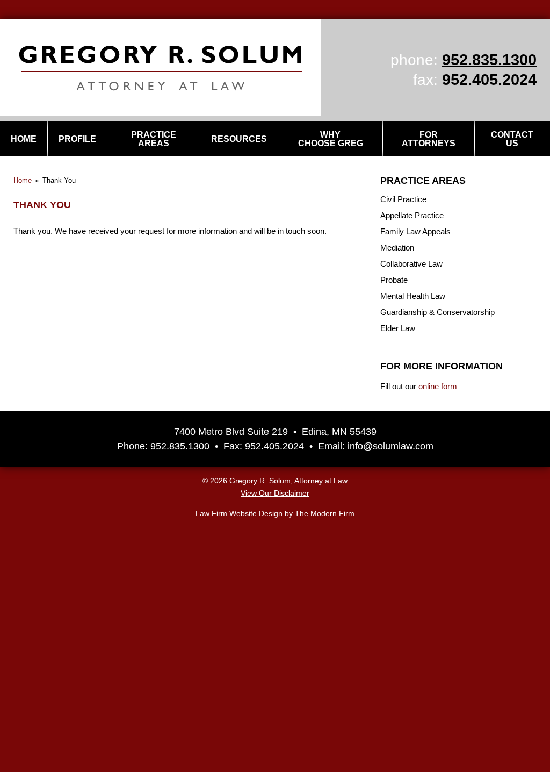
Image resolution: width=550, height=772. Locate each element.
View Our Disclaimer (275, 493)
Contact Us (512, 139)
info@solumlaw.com (390, 446)
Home (24, 139)
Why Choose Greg (330, 139)
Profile (77, 139)
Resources (239, 139)
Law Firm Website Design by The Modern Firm (275, 514)
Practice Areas (153, 139)
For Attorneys (428, 139)
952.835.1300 (489, 59)
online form (437, 386)
